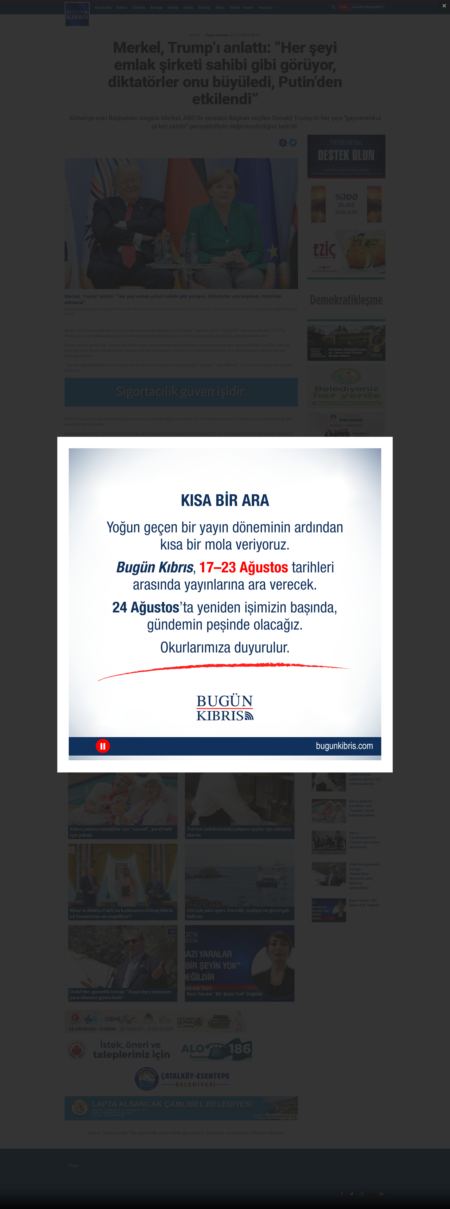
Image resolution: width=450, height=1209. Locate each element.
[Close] (444, 5)
